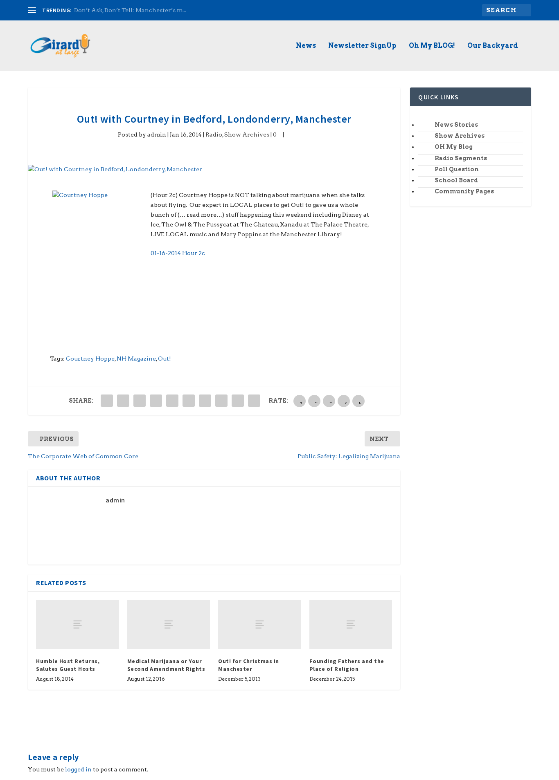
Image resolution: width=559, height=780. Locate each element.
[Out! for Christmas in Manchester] (259, 624)
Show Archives (246, 134)
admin (156, 134)
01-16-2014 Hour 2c (178, 253)
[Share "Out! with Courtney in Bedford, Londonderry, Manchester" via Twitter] (123, 400)
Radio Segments (461, 158)
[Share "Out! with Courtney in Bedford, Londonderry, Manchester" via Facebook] (107, 400)
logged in (78, 769)
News (306, 46)
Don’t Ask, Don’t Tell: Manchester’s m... (130, 10)
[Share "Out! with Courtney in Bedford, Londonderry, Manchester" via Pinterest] (172, 400)
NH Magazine (136, 358)
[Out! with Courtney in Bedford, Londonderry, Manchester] (214, 170)
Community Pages (464, 191)
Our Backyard (492, 46)
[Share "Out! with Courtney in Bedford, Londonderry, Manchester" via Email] (238, 400)
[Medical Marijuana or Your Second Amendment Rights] (168, 624)
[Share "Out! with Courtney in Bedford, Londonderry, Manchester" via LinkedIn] (188, 400)
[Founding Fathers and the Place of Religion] (350, 624)
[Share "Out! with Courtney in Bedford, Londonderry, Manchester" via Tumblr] (156, 400)
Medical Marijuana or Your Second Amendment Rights (166, 664)
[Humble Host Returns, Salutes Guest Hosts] (77, 624)
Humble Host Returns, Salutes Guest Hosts (67, 664)
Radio (213, 134)
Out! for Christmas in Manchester (248, 664)
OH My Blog (454, 146)
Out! (164, 358)
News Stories (456, 124)
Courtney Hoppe (90, 358)
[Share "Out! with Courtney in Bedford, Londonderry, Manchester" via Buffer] (205, 400)
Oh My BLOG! (432, 46)
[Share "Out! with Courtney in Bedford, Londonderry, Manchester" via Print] (254, 400)
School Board (456, 180)
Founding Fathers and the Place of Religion (346, 664)
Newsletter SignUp (362, 46)
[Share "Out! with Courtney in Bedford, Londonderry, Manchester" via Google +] (139, 400)
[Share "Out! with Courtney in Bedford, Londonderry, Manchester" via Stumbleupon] (221, 400)
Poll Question (457, 169)
